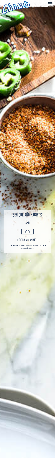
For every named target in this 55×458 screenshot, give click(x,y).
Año (27, 223)
